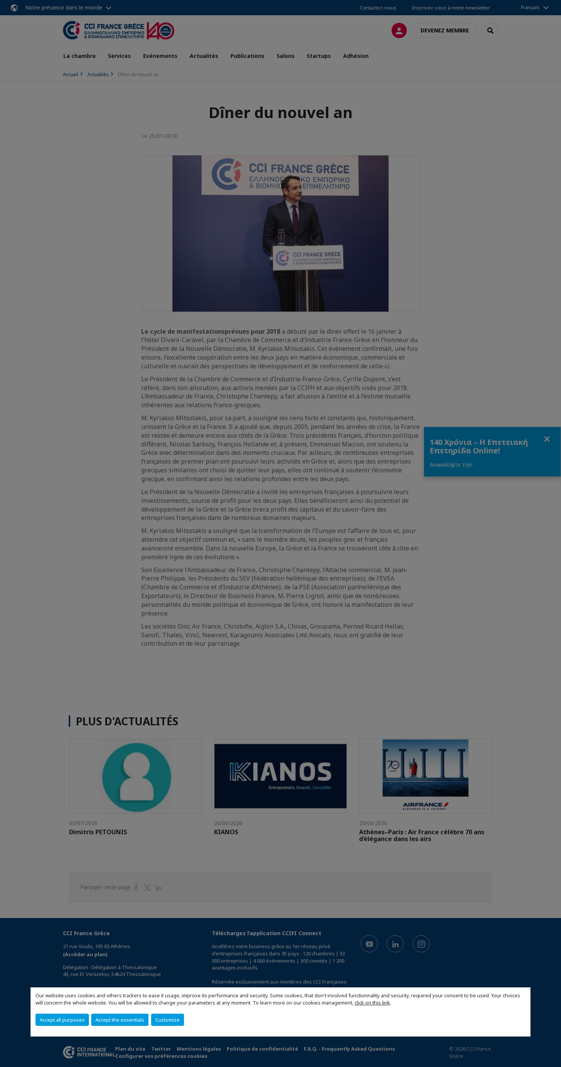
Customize (167, 1019)
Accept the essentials (119, 1019)
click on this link (372, 1002)
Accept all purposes (62, 1019)
